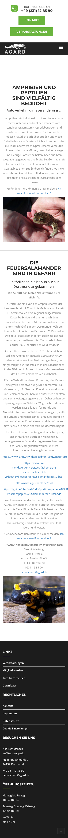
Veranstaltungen (31, 31)
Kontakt (32, 20)
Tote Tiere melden (14, 678)
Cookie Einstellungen (16, 728)
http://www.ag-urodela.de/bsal (34, 483)
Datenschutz (11, 721)
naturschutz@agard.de (34, 572)
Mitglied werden (13, 670)
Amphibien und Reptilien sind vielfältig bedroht (34, 95)
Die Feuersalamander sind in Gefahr (34, 268)
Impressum (10, 713)
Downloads (10, 685)
